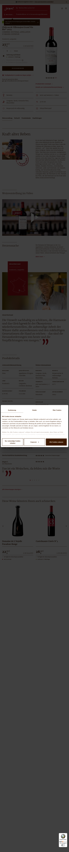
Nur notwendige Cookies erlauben (12, 442)
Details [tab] (34, 410)
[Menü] (66, 834)
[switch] (63, 845)
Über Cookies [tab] (57, 410)
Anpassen (33, 442)
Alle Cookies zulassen (56, 442)
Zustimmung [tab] (12, 410)
